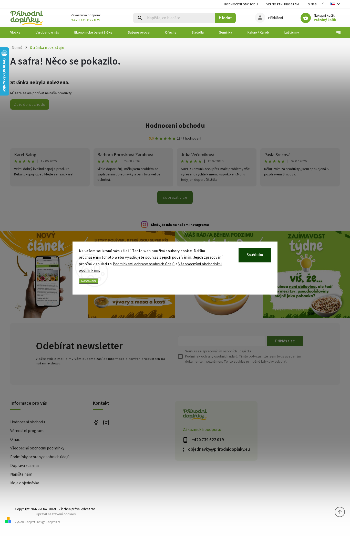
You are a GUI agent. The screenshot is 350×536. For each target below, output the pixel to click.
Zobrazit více (175, 197)
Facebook (96, 422)
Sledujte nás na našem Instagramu (180, 224)
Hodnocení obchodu (241, 4)
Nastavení (88, 281)
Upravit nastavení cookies (56, 514)
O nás (312, 4)
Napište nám (21, 474)
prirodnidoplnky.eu (106, 422)
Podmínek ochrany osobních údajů (211, 356)
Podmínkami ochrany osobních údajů (144, 264)
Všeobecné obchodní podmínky (37, 448)
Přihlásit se (285, 341)
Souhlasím (255, 255)
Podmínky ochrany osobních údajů (39, 457)
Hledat (225, 18)
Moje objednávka (24, 483)
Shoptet (30, 522)
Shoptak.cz (53, 522)
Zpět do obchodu (29, 104)
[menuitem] (19, 32)
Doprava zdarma (24, 465)
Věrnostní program (282, 4)
